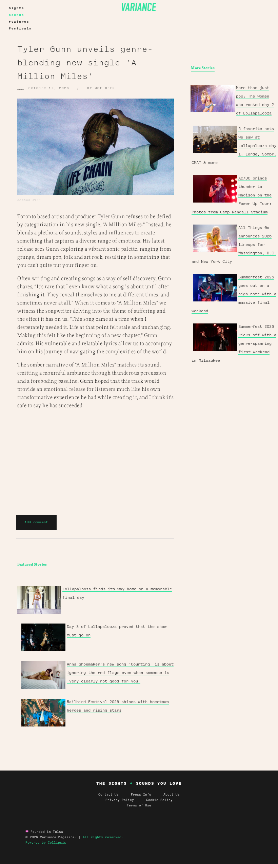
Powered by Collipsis (45, 842)
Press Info (141, 794)
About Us (171, 794)
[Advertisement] (233, 466)
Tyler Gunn (111, 216)
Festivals (20, 28)
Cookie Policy (159, 800)
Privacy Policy (125, 800)
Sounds (16, 15)
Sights (16, 8)
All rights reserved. (103, 837)
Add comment (36, 522)
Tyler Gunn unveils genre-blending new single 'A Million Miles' (85, 62)
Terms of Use (139, 805)
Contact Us (108, 794)
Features (19, 21)
